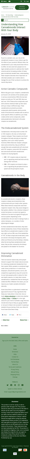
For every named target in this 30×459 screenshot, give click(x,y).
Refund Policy (15, 372)
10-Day (14, 298)
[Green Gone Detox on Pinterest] (15, 385)
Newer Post (23, 320)
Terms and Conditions (15, 367)
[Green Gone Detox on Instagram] (19, 385)
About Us (15, 364)
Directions (15, 352)
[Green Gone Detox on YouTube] (22, 385)
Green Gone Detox (17, 446)
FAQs (15, 354)
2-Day (4, 298)
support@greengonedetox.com (17, 392)
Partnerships (15, 362)
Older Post (6, 320)
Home (15, 349)
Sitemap (15, 377)
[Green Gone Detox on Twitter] (7, 385)
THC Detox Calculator (22, 7)
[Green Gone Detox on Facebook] (11, 385)
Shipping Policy (15, 374)
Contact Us (15, 357)
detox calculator (10, 296)
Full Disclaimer (15, 359)
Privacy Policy (15, 369)
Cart (27, 1)
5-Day (8, 298)
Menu (5, 1)
